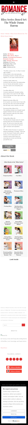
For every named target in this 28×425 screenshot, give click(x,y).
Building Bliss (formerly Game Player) (18, 208)
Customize (14, 411)
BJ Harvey (11, 54)
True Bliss (19, 175)
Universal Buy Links (9, 146)
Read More (4, 348)
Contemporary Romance (15, 57)
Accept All (14, 417)
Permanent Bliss (18, 191)
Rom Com (15, 60)
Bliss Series (11, 55)
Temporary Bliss (7, 175)
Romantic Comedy (8, 59)
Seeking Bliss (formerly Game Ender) (18, 238)
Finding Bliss (8, 206)
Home (2, 33)
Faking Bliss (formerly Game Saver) (8, 238)
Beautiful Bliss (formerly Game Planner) (18, 254)
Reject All (14, 414)
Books (7, 33)
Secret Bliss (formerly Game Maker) (18, 223)
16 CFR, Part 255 (4, 317)
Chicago (9, 60)
